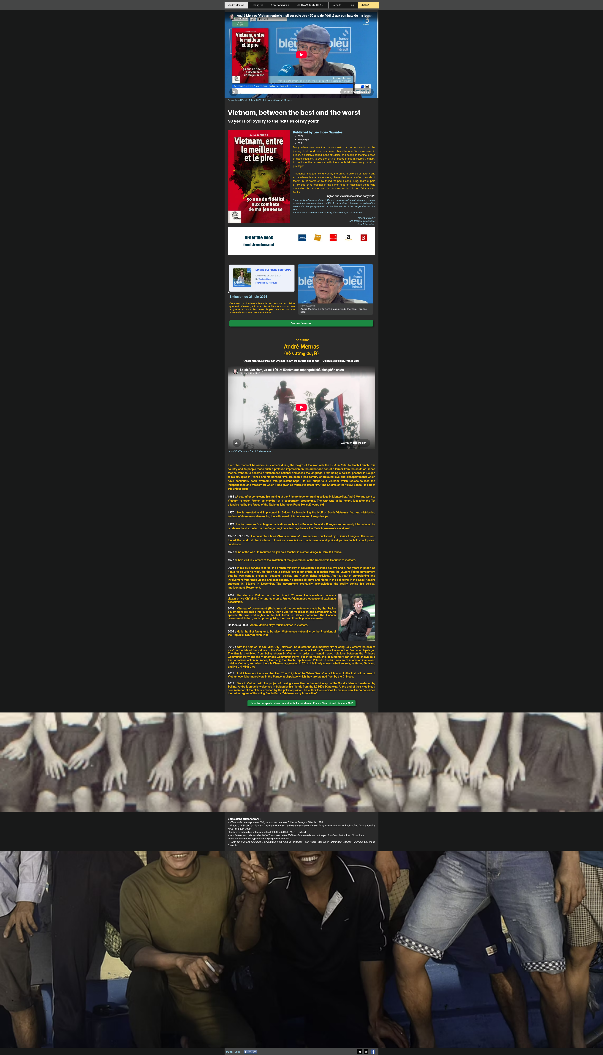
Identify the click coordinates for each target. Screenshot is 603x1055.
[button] (351, 5)
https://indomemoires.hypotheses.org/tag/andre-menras (258, 838)
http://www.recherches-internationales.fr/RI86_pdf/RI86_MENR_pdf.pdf (267, 831)
